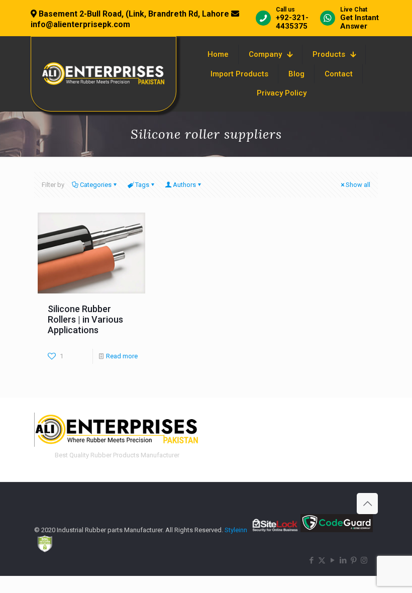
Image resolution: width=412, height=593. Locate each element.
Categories (96, 184)
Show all (358, 184)
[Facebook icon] (311, 560)
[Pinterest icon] (353, 560)
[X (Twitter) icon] (322, 560)
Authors (184, 184)
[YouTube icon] (332, 560)
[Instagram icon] (364, 560)
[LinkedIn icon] (343, 560)
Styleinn (236, 530)
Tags (142, 184)
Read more (122, 356)
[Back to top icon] (367, 503)
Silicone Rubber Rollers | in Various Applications (85, 319)
